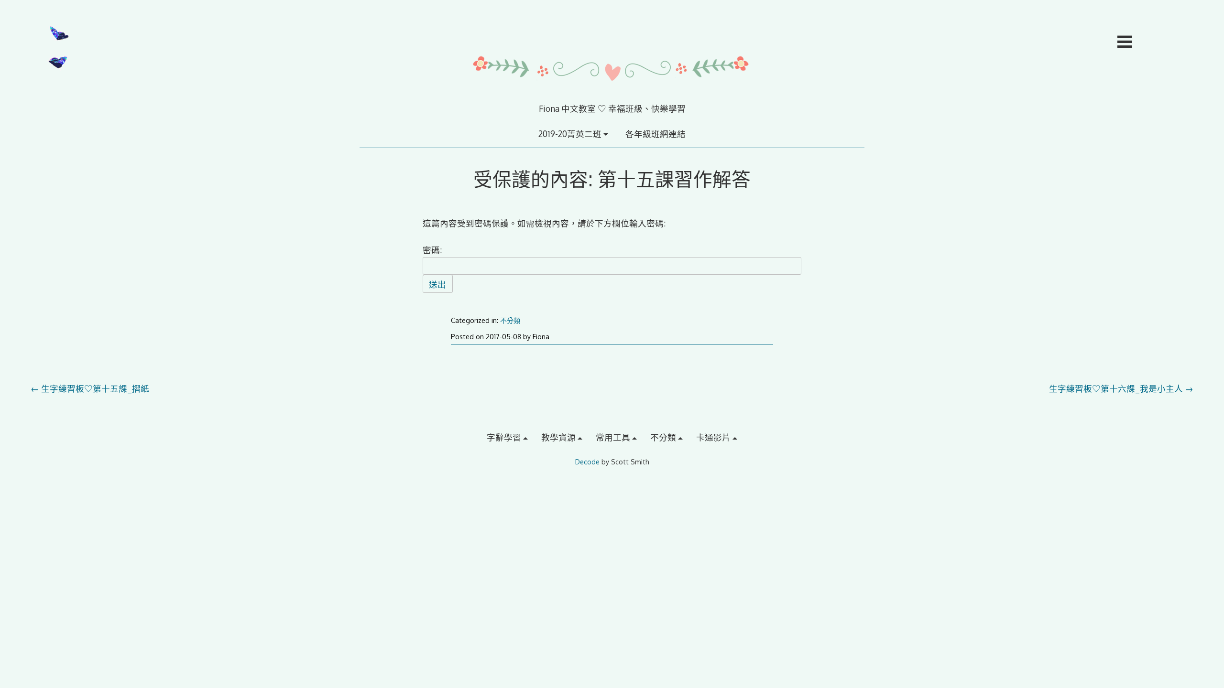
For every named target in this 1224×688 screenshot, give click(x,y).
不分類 (510, 320)
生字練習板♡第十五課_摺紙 (90, 388)
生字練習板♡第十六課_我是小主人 (1121, 388)
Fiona (541, 337)
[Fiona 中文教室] (612, 96)
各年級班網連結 (655, 134)
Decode (587, 462)
